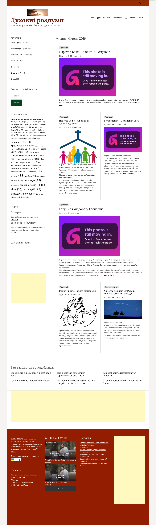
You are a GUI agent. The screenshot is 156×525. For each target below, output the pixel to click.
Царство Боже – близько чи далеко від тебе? (74, 122)
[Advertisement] (28, 288)
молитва (20, 180)
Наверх (13, 452)
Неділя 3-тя (30, 122)
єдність (25, 197)
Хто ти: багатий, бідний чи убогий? (93, 450)
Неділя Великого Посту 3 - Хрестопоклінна (25, 142)
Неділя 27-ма (25, 135)
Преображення (18, 171)
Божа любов (28, 119)
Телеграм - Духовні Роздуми (22, 482)
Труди (98, 18)
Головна (91, 18)
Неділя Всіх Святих (28, 149)
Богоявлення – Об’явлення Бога (121, 120)
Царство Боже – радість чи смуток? (84, 52)
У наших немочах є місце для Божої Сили (122, 382)
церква (17, 197)
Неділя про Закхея (26, 159)
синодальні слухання (25, 193)
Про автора (117, 18)
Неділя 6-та (20, 125)
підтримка (15, 185)
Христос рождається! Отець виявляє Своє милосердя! (119, 292)
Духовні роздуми (37, 20)
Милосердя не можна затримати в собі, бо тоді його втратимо (76, 382)
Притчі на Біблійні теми (20, 55)
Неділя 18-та (37, 127)
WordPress (32, 449)
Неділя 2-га (19, 122)
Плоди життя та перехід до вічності (30, 380)
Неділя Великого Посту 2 (23, 139)
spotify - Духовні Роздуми (21, 485)
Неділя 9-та (24, 127)
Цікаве (13, 79)
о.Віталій (65, 56)
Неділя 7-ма (33, 124)
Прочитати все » (71, 193)
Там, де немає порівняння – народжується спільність (72, 374)
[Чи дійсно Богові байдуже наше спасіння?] (60, 450)
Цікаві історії (15, 73)
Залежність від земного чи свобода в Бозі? (31, 374)
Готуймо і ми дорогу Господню (81, 209)
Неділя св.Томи (31, 168)
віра (18, 176)
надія (34, 180)
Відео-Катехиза (130, 18)
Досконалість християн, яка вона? (93, 459)
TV (37, 449)
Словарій (14, 220)
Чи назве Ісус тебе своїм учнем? (92, 454)
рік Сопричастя (30, 185)
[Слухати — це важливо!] (60, 472)
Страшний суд (34, 171)
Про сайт (106, 18)
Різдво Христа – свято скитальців (77, 290)
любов (30, 176)
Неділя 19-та (17, 130)
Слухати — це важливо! (56, 482)
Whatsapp (14, 480)
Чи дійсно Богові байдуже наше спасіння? (64, 460)
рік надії (32, 189)
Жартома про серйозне (20, 49)
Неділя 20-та (30, 130)
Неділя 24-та (34, 132)
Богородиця (16, 119)
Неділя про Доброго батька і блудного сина (28, 155)
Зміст (141, 18)
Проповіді (64, 48)
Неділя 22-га (22, 132)
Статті (13, 67)
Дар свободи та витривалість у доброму (119, 374)
